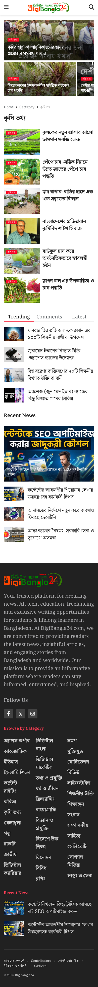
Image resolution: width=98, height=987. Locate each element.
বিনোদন (43, 858)
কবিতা (10, 802)
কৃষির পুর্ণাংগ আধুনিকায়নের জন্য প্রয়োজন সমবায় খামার (35, 50)
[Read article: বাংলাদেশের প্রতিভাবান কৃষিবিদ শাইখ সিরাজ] (22, 231)
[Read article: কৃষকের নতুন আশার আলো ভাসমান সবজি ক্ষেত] (22, 142)
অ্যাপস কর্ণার (17, 741)
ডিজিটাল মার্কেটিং (44, 763)
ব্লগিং (40, 879)
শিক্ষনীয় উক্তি (80, 794)
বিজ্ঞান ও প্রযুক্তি (44, 824)
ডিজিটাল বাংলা (44, 745)
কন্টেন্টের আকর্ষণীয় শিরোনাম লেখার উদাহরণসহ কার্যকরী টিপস (60, 493)
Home (9, 107)
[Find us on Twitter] (20, 713)
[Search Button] (91, 7)
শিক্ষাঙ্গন (75, 804)
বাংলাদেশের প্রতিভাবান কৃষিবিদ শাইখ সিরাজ (64, 225)
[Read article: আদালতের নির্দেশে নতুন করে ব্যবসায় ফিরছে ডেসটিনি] (14, 514)
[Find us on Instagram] (32, 713)
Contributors (41, 961)
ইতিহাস (11, 762)
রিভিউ (73, 773)
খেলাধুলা (12, 823)
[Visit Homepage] (48, 8)
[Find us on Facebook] (8, 713)
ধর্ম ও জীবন (47, 789)
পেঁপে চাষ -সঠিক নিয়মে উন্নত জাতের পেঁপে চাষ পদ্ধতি (64, 169)
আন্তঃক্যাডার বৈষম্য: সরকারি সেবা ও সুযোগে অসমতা (61, 534)
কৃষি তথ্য (13, 40)
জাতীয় (10, 855)
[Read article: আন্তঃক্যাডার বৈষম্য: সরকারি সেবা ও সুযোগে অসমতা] (14, 534)
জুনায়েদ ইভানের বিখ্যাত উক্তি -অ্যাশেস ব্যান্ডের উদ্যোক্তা (54, 354)
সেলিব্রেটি (77, 847)
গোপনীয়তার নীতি (68, 961)
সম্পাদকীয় (77, 825)
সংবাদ (73, 815)
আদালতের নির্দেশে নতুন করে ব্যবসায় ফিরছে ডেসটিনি (61, 514)
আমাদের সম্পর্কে (14, 961)
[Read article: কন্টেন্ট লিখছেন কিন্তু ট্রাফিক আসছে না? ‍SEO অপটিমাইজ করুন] (49, 458)
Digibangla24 (24, 975)
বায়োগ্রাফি (46, 810)
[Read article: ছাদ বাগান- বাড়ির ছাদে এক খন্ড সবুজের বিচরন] (22, 201)
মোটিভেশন (78, 762)
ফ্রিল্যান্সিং (45, 799)
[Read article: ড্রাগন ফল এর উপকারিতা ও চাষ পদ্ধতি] (22, 290)
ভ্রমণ (72, 741)
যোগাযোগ (40, 966)
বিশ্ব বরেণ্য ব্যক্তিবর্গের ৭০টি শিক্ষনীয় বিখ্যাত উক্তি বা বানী (60, 374)
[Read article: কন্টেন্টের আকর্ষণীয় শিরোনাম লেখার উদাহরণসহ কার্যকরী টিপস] (14, 494)
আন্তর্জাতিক (15, 751)
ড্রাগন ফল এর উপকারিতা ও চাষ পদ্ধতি (68, 284)
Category (26, 107)
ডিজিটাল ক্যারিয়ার (12, 869)
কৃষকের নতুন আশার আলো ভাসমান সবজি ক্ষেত (67, 135)
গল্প (7, 833)
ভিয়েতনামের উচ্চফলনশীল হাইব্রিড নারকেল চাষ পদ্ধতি (38, 88)
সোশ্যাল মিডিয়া (75, 861)
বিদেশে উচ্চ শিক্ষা (47, 843)
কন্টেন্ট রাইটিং (10, 787)
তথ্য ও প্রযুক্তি (49, 778)
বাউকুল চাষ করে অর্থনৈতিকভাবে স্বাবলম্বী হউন (64, 258)
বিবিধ (41, 868)
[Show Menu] (6, 7)
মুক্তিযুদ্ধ (75, 751)
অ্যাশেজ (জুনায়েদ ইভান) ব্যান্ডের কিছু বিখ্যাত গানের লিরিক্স (57, 395)
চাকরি (10, 844)
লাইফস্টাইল (78, 783)
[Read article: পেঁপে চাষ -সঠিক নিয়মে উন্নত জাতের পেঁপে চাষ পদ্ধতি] (22, 172)
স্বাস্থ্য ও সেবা (79, 876)
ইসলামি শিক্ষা (17, 773)
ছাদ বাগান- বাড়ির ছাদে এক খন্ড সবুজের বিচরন (67, 195)
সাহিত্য (73, 836)
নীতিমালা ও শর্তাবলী (15, 966)
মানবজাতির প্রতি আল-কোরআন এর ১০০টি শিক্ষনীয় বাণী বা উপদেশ (59, 334)
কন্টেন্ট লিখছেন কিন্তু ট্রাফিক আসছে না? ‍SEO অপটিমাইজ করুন (47, 472)
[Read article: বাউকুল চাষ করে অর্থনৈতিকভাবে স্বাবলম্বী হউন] (22, 261)
